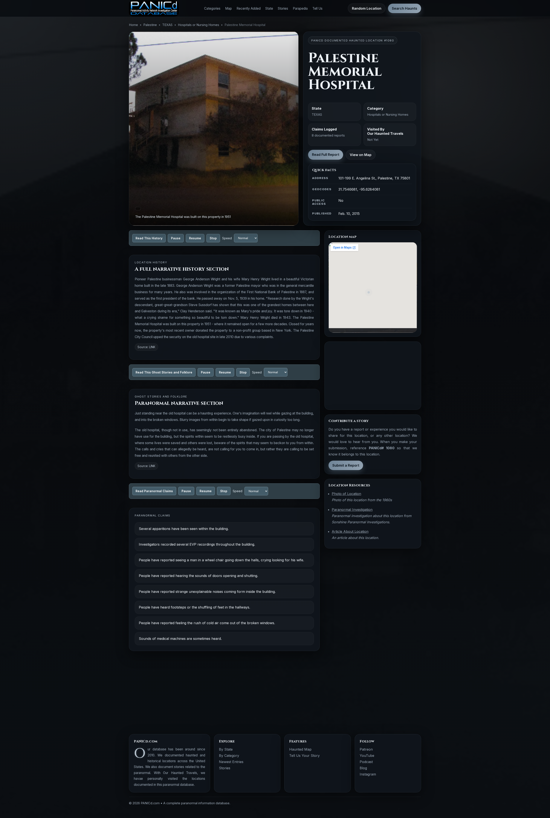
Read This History (149, 238)
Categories (212, 8)
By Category (229, 755)
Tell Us (317, 8)
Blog (363, 768)
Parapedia (300, 8)
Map (228, 8)
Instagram (368, 774)
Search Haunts (404, 8)
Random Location (366, 8)
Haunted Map (300, 749)
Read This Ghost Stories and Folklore (164, 372)
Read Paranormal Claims (154, 491)
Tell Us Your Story (304, 755)
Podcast (366, 762)
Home (133, 25)
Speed (227, 238)
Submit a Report (345, 465)
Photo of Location (346, 494)
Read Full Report (325, 154)
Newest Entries (231, 762)
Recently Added (249, 8)
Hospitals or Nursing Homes (198, 25)
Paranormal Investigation (352, 509)
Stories (283, 8)
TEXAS (167, 25)
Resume (195, 238)
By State (226, 749)
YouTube (367, 755)
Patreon (366, 749)
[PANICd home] (154, 8)
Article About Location (350, 531)
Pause (175, 238)
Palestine (150, 25)
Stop (213, 238)
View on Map (360, 155)
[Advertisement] (372, 376)
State (269, 8)
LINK (152, 347)
